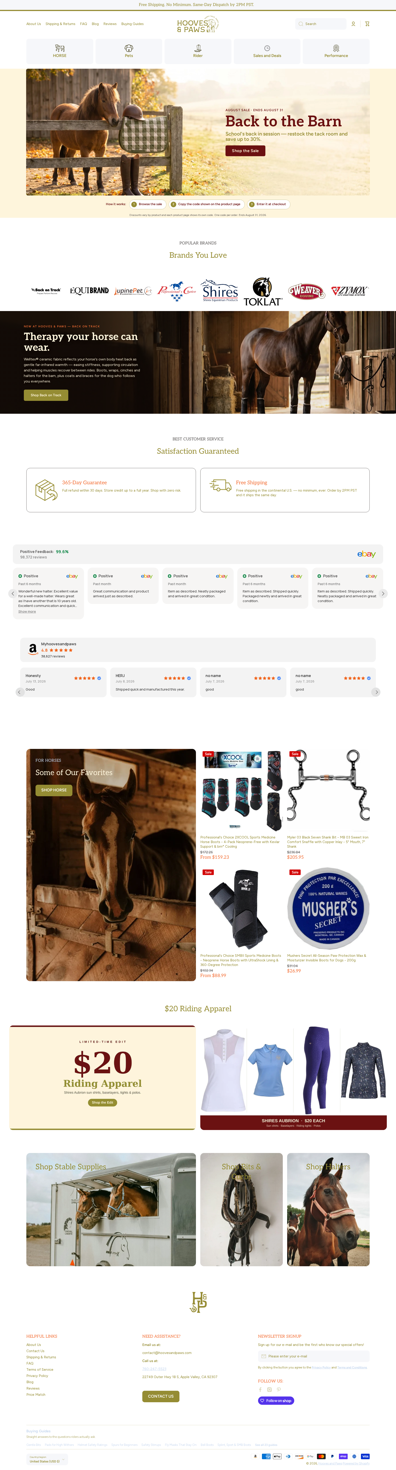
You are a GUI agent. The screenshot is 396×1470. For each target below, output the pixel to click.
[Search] (299, 24)
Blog (29, 1382)
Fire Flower (305, 675)
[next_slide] (375, 692)
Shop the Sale (245, 150)
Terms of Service (39, 1369)
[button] (367, 24)
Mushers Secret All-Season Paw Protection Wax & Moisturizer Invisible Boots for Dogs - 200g (326, 957)
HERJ (30, 675)
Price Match (35, 1394)
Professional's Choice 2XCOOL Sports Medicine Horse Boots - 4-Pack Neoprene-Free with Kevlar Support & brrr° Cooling (240, 842)
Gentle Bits (33, 1445)
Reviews (33, 1388)
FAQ (29, 1363)
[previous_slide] (20, 692)
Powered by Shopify (356, 1463)
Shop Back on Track (46, 395)
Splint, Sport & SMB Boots (234, 1445)
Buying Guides (38, 1431)
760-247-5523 (154, 1369)
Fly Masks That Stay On (181, 1445)
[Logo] (198, 24)
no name (123, 675)
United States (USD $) (45, 1461)
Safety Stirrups (151, 1445)
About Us (33, 1345)
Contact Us (35, 1351)
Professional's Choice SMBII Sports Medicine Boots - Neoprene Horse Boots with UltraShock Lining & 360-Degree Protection (240, 960)
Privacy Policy (37, 1376)
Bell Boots (207, 1445)
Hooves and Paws (330, 1463)
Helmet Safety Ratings (92, 1445)
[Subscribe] (364, 1356)
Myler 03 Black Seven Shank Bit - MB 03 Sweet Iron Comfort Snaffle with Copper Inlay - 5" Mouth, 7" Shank (327, 842)
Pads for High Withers (59, 1445)
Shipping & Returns (41, 1357)
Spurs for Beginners (124, 1445)
